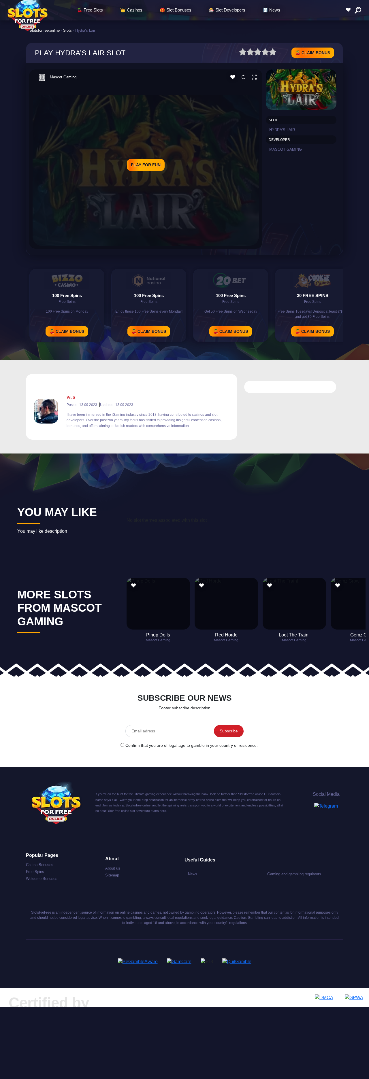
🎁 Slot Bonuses (175, 9)
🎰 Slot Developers (227, 9)
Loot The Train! (294, 634)
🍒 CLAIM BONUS (312, 52)
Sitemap (112, 875)
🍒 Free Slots (90, 9)
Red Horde (226, 634)
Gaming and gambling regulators (294, 874)
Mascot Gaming (63, 77)
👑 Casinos (131, 9)
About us (112, 868)
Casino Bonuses (39, 865)
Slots (67, 30)
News (192, 874)
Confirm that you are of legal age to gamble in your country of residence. (191, 745)
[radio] (242, 53)
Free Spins (35, 872)
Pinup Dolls (158, 634)
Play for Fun (146, 164)
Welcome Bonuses (41, 878)
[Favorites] (349, 9)
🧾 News (271, 9)
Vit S (71, 397)
